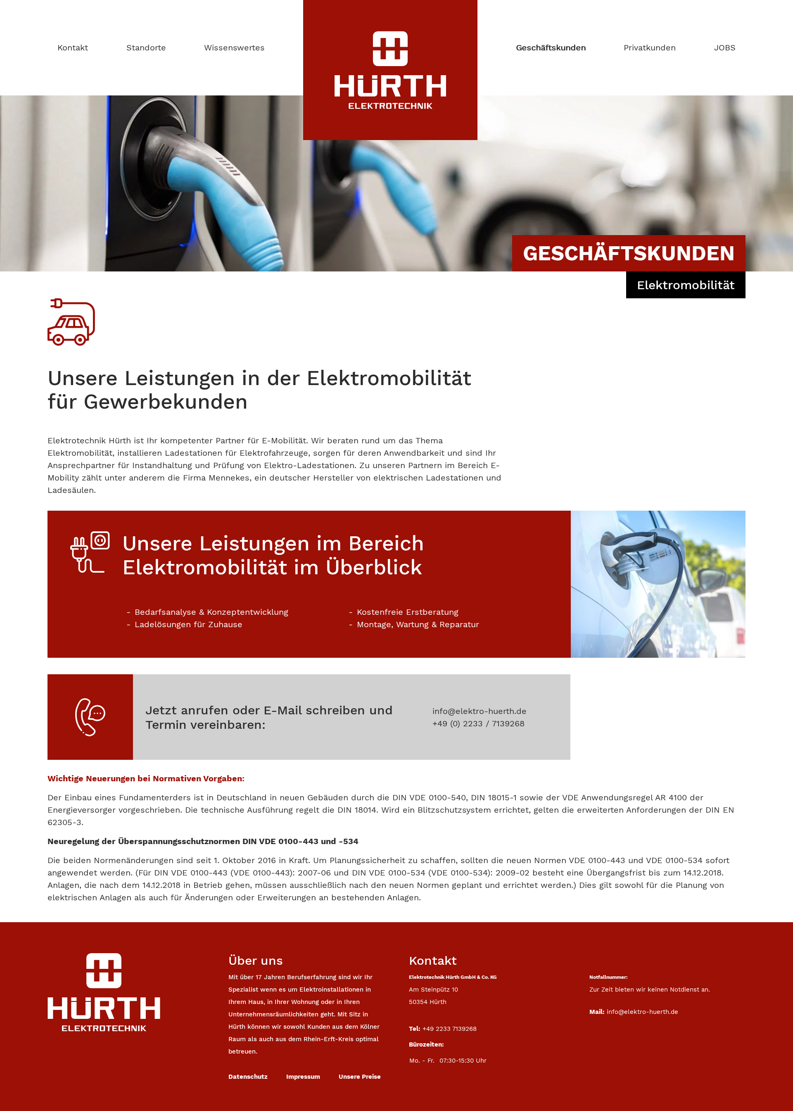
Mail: (597, 1012)
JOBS (725, 47)
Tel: (414, 1028)
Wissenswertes (234, 47)
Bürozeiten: (426, 1044)
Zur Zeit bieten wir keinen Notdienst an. (649, 989)
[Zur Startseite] (103, 992)
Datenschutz (248, 1076)
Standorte (146, 47)
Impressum (303, 1076)
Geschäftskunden (551, 47)
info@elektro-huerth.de (479, 711)
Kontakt (72, 47)
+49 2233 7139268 (450, 1028)
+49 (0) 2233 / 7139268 (478, 723)
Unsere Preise (360, 1076)
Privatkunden (650, 47)
